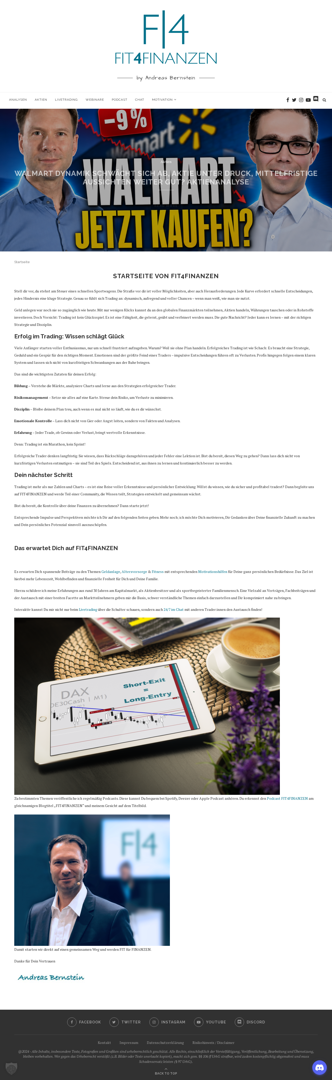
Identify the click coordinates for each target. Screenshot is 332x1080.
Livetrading (66, 99)
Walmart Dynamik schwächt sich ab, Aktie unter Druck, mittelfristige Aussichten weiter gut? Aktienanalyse (166, 174)
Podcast (119, 99)
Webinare (95, 99)
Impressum (129, 1042)
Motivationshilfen (212, 571)
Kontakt (104, 1042)
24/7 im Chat (174, 609)
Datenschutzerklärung (165, 1042)
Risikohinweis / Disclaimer (213, 1042)
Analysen (18, 99)
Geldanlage (110, 571)
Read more (166, 197)
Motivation (162, 99)
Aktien (41, 99)
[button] (11, 1068)
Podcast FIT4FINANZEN (287, 798)
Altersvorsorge (134, 571)
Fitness (158, 571)
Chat (139, 99)
